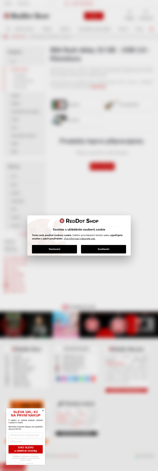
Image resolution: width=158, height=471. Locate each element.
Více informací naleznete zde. (80, 238)
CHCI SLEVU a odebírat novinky (25, 449)
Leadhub (30, 463)
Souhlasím (103, 249)
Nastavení (54, 249)
